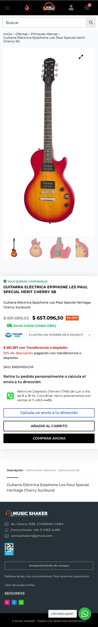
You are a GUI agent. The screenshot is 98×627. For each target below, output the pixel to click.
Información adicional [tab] (41, 470)
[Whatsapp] (21, 602)
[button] (7, 8)
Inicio (7, 34)
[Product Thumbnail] (81, 56)
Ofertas (21, 34)
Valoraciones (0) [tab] (69, 470)
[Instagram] (7, 602)
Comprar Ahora (49, 438)
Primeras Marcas (44, 34)
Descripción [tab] (15, 470)
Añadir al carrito (49, 426)
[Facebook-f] (14, 602)
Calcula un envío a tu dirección (49, 413)
